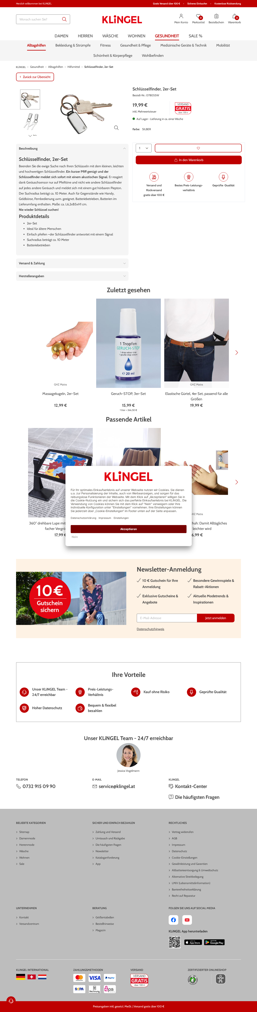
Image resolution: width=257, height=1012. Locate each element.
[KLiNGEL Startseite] (122, 19)
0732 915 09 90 (39, 786)
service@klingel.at (117, 786)
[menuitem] (61, 35)
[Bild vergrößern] (116, 128)
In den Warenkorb (191, 160)
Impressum (178, 845)
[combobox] (43, 19)
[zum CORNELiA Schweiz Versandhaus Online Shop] (32, 976)
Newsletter (102, 851)
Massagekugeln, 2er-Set (60, 393)
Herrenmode (26, 845)
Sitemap (24, 832)
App (98, 864)
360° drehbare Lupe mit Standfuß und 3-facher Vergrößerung (60, 526)
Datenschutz (179, 851)
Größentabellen (105, 917)
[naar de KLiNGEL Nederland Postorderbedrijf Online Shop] (42, 976)
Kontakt (24, 917)
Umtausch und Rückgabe (110, 838)
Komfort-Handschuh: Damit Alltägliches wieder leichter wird (196, 526)
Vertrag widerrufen (183, 832)
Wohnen (24, 857)
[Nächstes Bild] (30, 136)
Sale (21, 864)
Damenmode (27, 838)
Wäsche (24, 851)
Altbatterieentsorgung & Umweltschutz (195, 870)
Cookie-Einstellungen (184, 857)
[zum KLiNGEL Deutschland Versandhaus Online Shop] (20, 977)
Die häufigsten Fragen (197, 797)
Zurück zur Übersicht (36, 77)
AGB (174, 838)
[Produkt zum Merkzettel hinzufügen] (198, 148)
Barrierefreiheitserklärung (186, 889)
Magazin (101, 930)
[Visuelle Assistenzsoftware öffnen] (218, 979)
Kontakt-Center (191, 786)
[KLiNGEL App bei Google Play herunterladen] (214, 942)
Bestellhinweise (105, 924)
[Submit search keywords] (64, 19)
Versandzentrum (29, 924)
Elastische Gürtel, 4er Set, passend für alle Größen (196, 396)
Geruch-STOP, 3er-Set (128, 393)
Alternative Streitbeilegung (187, 876)
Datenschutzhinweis (150, 629)
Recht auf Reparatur (183, 895)
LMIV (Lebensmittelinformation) (191, 883)
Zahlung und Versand (108, 832)
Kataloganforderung (107, 857)
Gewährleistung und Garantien (190, 864)
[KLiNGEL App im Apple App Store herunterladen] (193, 942)
